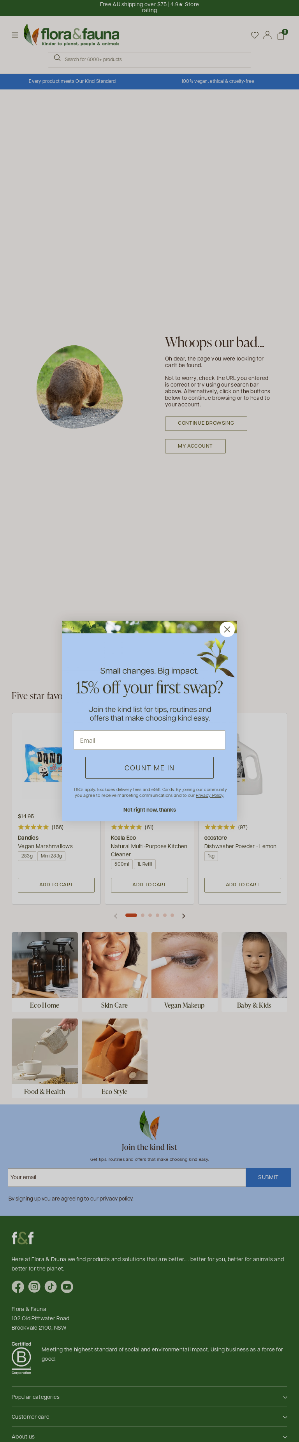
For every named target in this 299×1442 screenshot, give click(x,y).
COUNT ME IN (150, 767)
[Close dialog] (227, 629)
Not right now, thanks (149, 809)
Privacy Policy (209, 795)
